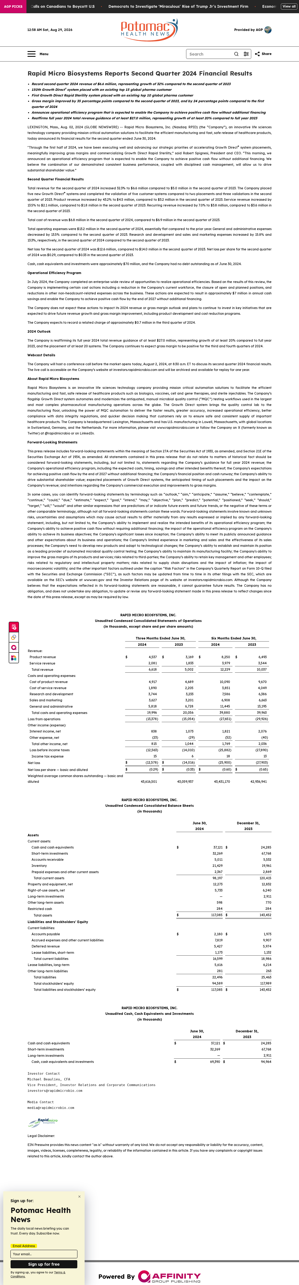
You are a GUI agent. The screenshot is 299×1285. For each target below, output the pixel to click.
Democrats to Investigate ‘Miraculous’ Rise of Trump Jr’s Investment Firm (178, 6)
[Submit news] (14, 627)
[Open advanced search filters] (246, 54)
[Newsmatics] (14, 658)
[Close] (79, 1196)
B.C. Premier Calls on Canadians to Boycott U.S (51, 6)
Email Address (24, 1246)
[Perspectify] (14, 637)
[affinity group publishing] (14, 647)
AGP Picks (13, 6)
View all (289, 6)
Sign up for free (44, 1264)
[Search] (236, 54)
